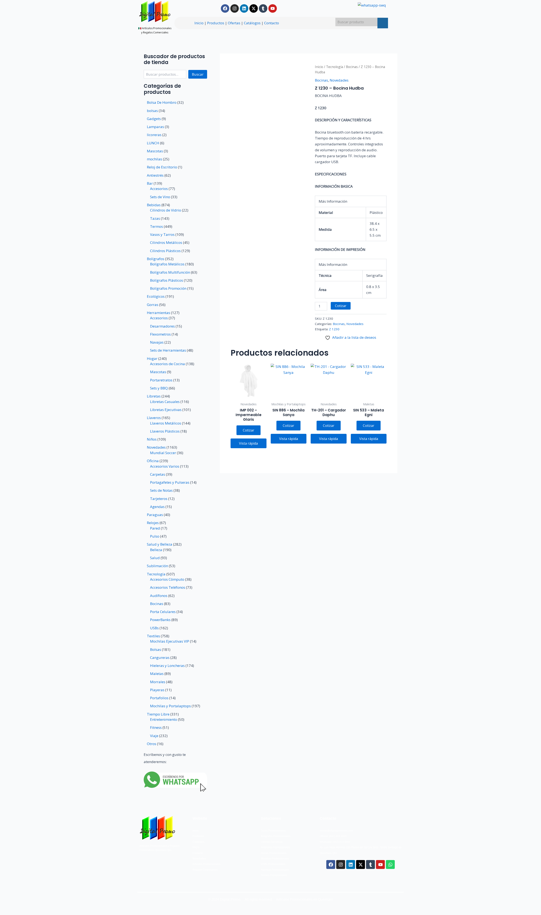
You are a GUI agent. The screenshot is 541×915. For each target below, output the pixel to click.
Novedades (339, 80)
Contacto (271, 22)
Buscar (198, 74)
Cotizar (340, 305)
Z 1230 (334, 329)
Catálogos (252, 22)
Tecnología (334, 66)
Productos (215, 22)
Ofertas (234, 22)
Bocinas (352, 66)
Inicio (199, 22)
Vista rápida (248, 443)
